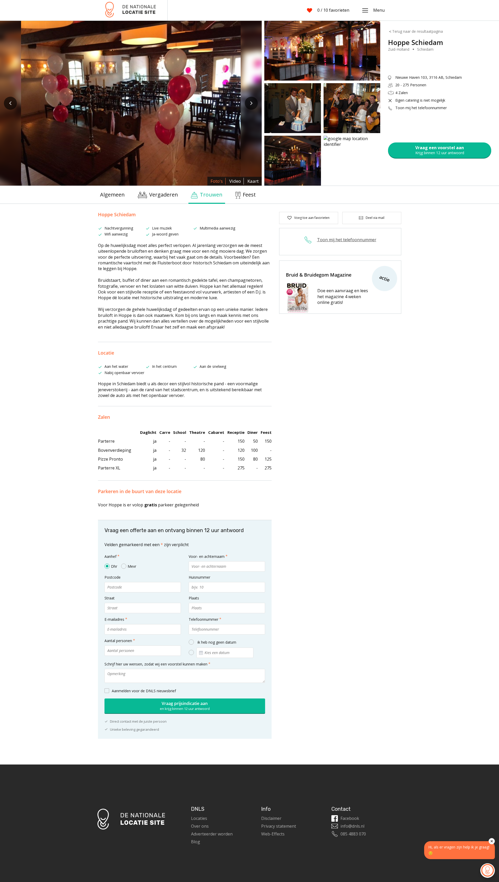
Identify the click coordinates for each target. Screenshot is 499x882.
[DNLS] (130, 10)
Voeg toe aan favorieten (312, 217)
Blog (195, 842)
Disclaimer (271, 818)
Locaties (199, 818)
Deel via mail (375, 217)
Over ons (200, 826)
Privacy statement (278, 826)
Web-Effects (273, 834)
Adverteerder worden (212, 834)
